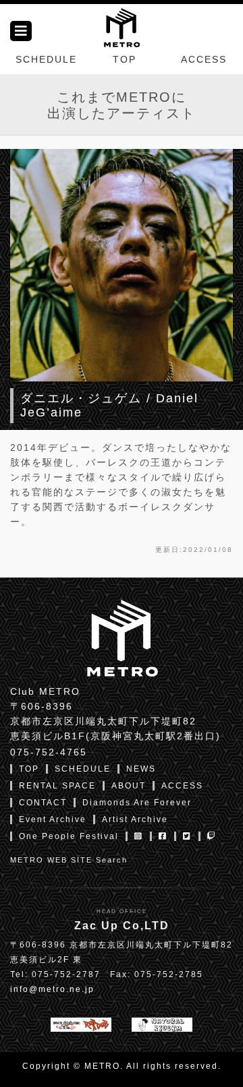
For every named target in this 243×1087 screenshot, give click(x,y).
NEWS (141, 769)
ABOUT (128, 785)
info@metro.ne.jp (52, 989)
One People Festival (69, 836)
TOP (124, 59)
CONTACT (43, 802)
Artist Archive (135, 819)
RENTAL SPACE (57, 785)
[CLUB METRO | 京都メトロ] (121, 26)
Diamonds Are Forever (137, 802)
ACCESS (204, 59)
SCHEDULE (46, 59)
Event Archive (52, 819)
